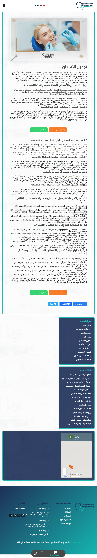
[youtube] (10, 515)
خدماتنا (68, 512)
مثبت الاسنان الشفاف (81, 409)
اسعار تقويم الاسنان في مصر (78, 386)
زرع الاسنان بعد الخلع (82, 412)
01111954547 (19, 508)
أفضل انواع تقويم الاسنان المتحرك (76, 378)
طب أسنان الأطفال (82, 329)
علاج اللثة (87, 337)
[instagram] (15, 515)
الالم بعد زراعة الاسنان (81, 416)
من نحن (67, 508)
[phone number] (42, 553)
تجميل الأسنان (84, 352)
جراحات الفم (86, 333)
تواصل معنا (66, 523)
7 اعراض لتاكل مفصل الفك (79, 375)
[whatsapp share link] (35, 553)
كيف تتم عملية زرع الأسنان (79, 424)
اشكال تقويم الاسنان (82, 390)
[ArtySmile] (85, 5)
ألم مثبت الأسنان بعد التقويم (79, 382)
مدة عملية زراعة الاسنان (81, 394)
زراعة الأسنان (85, 348)
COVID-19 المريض (83, 359)
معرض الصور (65, 520)
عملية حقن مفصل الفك (81, 420)
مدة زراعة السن (84, 405)
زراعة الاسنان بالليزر (82, 356)
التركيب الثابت (85, 344)
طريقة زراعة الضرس (82, 401)
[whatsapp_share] (19, 515)
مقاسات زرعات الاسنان (81, 397)
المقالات (67, 516)
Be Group (76, 542)
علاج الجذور (86, 326)
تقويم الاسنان (85, 341)
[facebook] (23, 515)
